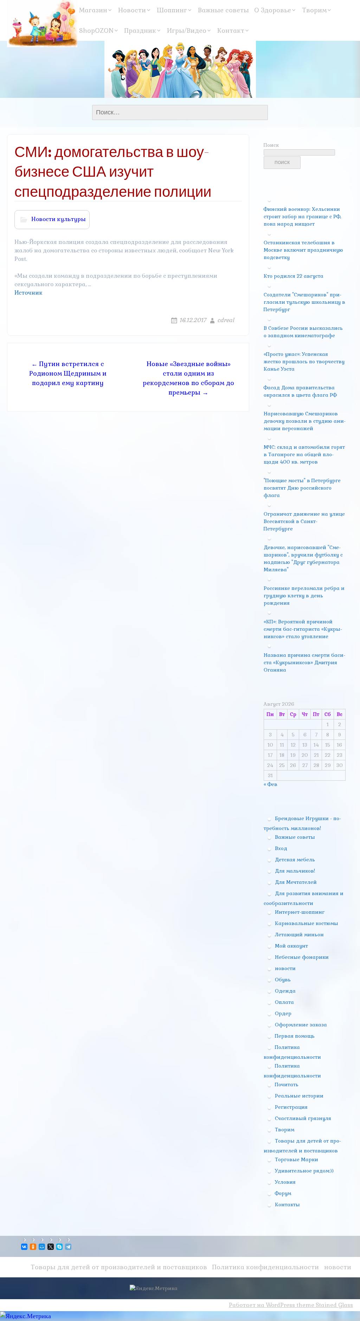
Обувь (283, 979)
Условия (285, 1182)
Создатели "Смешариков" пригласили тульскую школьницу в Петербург (304, 302)
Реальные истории (299, 1096)
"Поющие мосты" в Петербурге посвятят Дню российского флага (302, 487)
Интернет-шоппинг (299, 912)
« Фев (270, 784)
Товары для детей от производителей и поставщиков (119, 1267)
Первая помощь (295, 1036)
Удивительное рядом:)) (304, 1171)
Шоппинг (172, 10)
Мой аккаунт (291, 946)
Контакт (230, 30)
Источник (28, 292)
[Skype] (60, 1247)
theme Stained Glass (324, 1305)
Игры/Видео (186, 30)
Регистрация (291, 1107)
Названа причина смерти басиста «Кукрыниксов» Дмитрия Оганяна (304, 662)
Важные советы (223, 10)
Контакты (287, 1204)
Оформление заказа (301, 1024)
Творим (314, 10)
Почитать (286, 1084)
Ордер (283, 1013)
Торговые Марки (296, 1159)
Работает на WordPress (262, 1305)
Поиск (271, 145)
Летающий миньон (299, 934)
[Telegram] (68, 1247)
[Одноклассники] (33, 1247)
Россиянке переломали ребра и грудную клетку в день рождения (304, 595)
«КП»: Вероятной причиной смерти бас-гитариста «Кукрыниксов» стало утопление (303, 629)
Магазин (93, 10)
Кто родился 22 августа (293, 276)
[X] (51, 1247)
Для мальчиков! (295, 871)
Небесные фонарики (302, 957)
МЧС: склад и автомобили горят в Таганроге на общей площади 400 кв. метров (304, 454)
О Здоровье (272, 10)
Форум (283, 1193)
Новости (132, 10)
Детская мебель (295, 859)
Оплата (284, 1002)
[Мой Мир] (42, 1247)
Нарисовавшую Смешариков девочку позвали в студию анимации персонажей (305, 421)
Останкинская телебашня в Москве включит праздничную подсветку (303, 249)
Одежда (285, 991)
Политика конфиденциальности (265, 1267)
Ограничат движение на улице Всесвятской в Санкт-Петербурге (304, 521)
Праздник (140, 30)
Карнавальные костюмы (306, 923)
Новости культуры (58, 219)
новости (285, 968)
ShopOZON (96, 30)
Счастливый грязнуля (303, 1118)
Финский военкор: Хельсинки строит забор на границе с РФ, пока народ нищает (302, 216)
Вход (281, 848)
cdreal (225, 320)
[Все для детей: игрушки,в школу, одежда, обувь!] (42, 23)
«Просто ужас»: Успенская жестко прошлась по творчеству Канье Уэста (304, 361)
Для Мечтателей (296, 882)
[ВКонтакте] (24, 1247)
